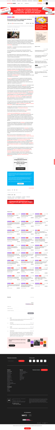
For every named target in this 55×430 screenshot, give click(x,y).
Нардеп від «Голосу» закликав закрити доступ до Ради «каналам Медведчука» (13, 277)
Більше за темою (37, 46)
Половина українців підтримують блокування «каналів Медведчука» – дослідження (12, 247)
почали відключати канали (23, 107)
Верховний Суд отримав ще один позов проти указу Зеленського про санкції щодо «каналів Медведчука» (13, 255)
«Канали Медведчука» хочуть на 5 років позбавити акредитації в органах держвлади (27, 223)
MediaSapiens (9, 372)
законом (10, 78)
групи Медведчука (15, 75)
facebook (8, 388)
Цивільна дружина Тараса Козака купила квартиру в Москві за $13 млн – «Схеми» (27, 262)
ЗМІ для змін (9, 374)
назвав (26, 109)
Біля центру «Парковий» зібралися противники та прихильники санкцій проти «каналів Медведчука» (12, 262)
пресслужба (9, 44)
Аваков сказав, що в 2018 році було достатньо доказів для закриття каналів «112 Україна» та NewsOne (27, 278)
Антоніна (8, 381)
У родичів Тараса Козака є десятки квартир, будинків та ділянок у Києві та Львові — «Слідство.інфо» (41, 278)
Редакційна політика (23, 371)
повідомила (24, 85)
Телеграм (8, 390)
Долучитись (20, 183)
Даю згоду (27, 428)
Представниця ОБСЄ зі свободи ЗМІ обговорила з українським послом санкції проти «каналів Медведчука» (27, 240)
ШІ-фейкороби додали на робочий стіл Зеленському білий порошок (41, 51)
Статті (22, 3)
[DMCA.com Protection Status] (24, 420)
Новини (19, 3)
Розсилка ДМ (22, 378)
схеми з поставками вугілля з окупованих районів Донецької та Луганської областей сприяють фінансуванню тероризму (19, 151)
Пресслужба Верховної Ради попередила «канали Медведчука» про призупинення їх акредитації (13, 223)
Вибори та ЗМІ (9, 379)
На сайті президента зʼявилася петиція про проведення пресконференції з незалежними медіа (41, 56)
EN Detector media (10, 380)
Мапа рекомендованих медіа (11, 383)
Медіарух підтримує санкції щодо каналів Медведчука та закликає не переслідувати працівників (27, 270)
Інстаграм (8, 391)
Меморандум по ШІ (22, 373)
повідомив (23, 122)
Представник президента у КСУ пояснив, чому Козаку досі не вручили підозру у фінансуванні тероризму (41, 262)
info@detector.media (16, 403)
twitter (8, 389)
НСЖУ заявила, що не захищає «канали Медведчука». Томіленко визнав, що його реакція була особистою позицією (27, 247)
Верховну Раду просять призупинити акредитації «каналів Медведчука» (26, 232)
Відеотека (8, 378)
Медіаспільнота (9, 221)
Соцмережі (9, 386)
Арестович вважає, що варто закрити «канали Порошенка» (12, 216)
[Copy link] (17, 29)
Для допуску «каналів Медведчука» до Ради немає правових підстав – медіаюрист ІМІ (40, 247)
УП (11, 46)
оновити (32, 302)
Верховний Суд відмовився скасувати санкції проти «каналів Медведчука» (13, 239)
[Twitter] (14, 29)
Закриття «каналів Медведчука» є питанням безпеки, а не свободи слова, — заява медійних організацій (27, 285)
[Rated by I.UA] (31, 420)
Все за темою (45, 76)
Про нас (21, 369)
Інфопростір (9, 245)
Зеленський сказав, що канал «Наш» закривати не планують (40, 223)
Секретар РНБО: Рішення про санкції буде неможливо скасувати (41, 270)
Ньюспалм (8, 384)
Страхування (40, 3)
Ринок (36, 230)
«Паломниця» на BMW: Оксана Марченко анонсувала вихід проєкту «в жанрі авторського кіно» (13, 270)
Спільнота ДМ (12, 345)
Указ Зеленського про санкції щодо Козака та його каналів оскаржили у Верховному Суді (13, 285)
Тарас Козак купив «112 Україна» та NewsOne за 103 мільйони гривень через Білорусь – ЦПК (41, 232)
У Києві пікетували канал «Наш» (40, 284)
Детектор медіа (9, 371)
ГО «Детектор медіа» (10, 382)
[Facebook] (12, 29)
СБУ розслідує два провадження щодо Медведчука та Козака (13, 232)
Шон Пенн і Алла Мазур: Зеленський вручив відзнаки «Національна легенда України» (41, 72)
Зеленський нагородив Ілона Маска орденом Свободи (40, 67)
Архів (20, 379)
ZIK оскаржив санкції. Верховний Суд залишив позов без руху (26, 216)
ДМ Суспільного (9, 373)
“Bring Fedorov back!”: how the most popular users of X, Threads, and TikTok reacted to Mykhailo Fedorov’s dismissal (41, 62)
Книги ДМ (21, 374)
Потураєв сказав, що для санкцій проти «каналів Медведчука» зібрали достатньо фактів (41, 255)
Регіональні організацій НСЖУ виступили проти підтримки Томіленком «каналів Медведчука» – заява (27, 255)
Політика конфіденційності (24, 372)
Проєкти (9, 369)
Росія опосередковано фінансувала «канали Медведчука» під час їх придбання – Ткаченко (40, 216)
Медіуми (8, 385)
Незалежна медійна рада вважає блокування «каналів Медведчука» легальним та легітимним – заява (40, 240)
